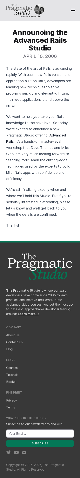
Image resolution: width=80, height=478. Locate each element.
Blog (9, 349)
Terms (10, 407)
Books (11, 382)
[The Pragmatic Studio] (25, 10)
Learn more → (28, 314)
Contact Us (14, 342)
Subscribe (40, 443)
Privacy (11, 400)
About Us (13, 335)
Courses (12, 368)
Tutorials (12, 375)
